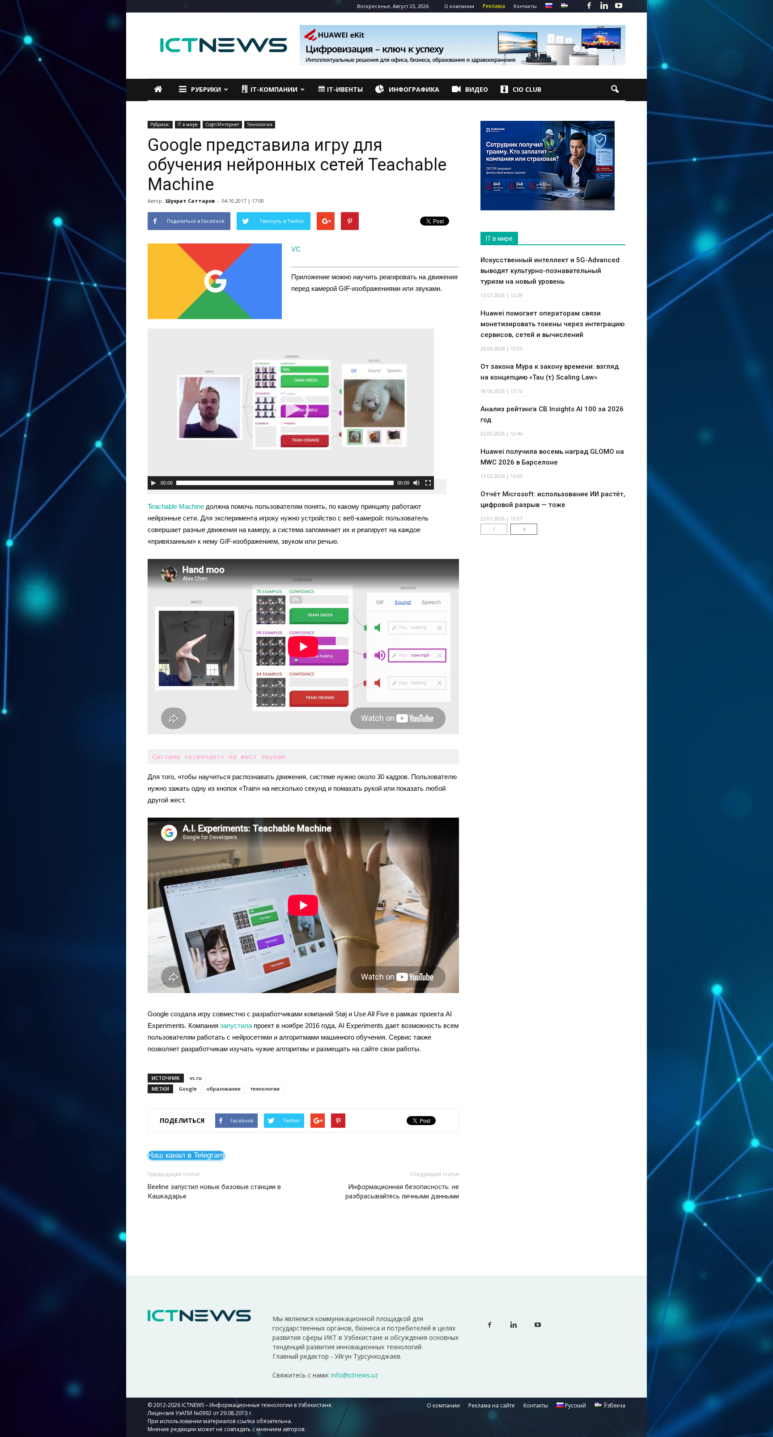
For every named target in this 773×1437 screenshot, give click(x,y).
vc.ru (196, 1078)
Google (188, 1088)
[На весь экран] (428, 482)
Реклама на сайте (491, 1405)
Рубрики (206, 89)
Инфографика (414, 89)
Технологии (259, 124)
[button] (614, 89)
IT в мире (188, 124)
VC (296, 249)
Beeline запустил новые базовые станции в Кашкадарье (214, 1191)
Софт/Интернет (222, 124)
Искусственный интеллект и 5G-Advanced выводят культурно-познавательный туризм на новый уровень (550, 271)
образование (224, 1088)
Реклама (494, 6)
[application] (291, 409)
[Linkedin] (604, 6)
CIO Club (527, 89)
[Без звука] (416, 482)
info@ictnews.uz (354, 1375)
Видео (476, 89)
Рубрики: (160, 124)
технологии (265, 1088)
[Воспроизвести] (153, 482)
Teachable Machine (176, 506)
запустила (236, 1025)
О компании (459, 6)
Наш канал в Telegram (186, 1155)
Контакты (525, 6)
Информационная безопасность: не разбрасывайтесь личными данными (402, 1191)
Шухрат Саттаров (190, 200)
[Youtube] (618, 6)
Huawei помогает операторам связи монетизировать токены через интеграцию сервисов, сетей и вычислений (552, 324)
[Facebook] (589, 6)
